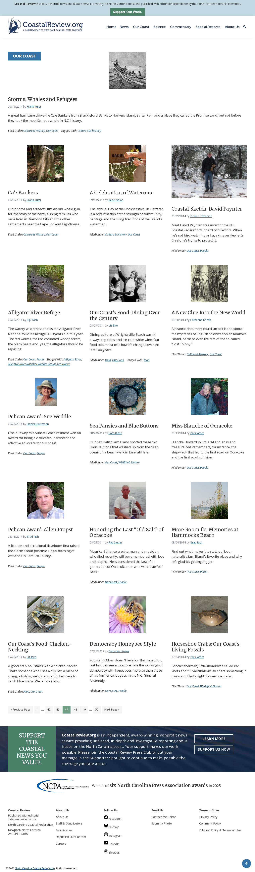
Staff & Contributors (69, 823)
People (204, 250)
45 (50, 709)
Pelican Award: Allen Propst (40, 530)
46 (59, 709)
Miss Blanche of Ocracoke (202, 426)
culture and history (89, 131)
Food (108, 360)
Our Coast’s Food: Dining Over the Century (125, 316)
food (146, 360)
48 (76, 709)
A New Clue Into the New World (209, 313)
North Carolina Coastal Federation (30, 824)
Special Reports (208, 26)
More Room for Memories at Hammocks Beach (205, 532)
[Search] (245, 27)
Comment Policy (210, 823)
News (124, 26)
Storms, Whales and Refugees (42, 99)
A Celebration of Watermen (122, 193)
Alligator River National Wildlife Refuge (32, 364)
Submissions (64, 830)
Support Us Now (214, 749)
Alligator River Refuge (34, 313)
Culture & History (34, 131)
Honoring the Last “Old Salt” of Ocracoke (126, 532)
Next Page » (112, 710)
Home (111, 26)
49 (85, 709)
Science (160, 26)
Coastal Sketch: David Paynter (207, 209)
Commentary (180, 26)
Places (40, 359)
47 (68, 709)
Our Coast (141, 26)
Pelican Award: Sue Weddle (39, 417)
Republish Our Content (71, 837)
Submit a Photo (161, 823)
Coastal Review (25, 4)
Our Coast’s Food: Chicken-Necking (39, 647)
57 (98, 709)
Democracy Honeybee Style (123, 644)
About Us (232, 26)
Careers (61, 843)
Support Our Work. (127, 12)
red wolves (63, 364)
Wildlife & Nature (129, 462)
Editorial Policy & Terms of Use (220, 830)
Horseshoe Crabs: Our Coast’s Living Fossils (205, 647)
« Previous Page (20, 710)
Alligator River (72, 359)
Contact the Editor (163, 817)
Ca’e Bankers (23, 193)
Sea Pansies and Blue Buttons (124, 426)
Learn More (214, 738)
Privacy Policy (208, 817)
